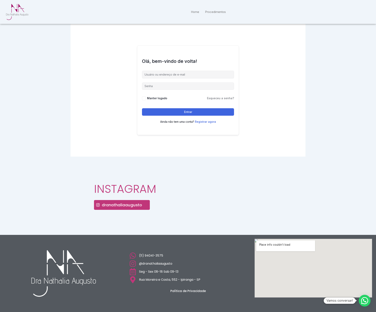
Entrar (188, 112)
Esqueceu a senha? (220, 98)
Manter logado (157, 98)
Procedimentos (215, 12)
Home (195, 12)
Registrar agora (205, 121)
